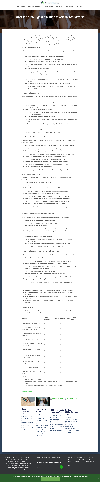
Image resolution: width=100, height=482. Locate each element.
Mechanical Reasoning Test (35, 6)
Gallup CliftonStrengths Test (72, 412)
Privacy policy (54, 479)
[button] (25, 6)
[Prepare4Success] (50, 3)
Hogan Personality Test (26, 411)
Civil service (59, 6)
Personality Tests (41, 410)
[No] (98, 478)
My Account (80, 6)
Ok (43, 479)
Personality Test (70, 6)
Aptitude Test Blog (72, 465)
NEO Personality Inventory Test (57, 411)
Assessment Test (21, 6)
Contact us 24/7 (41, 460)
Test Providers (49, 6)
